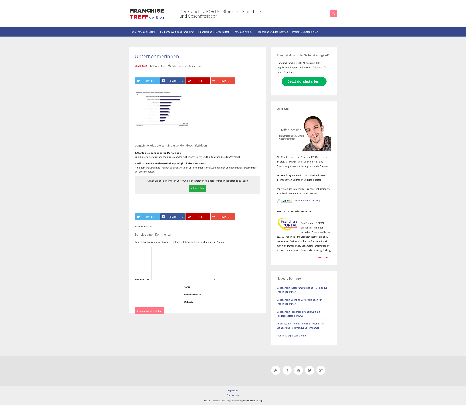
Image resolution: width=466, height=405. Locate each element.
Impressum (233, 390)
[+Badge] (154, 371)
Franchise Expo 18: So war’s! (292, 335)
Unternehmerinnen (157, 56)
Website (188, 302)
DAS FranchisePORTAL (143, 31)
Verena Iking (159, 66)
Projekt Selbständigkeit (305, 31)
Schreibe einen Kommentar (186, 66)
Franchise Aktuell (243, 31)
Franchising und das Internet (272, 31)
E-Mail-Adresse (192, 294)
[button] (333, 13)
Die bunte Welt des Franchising (177, 31)
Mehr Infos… (324, 257)
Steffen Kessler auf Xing (307, 200)
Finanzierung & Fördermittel (213, 31)
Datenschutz (233, 395)
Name (187, 286)
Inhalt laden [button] (197, 188)
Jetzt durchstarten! (304, 81)
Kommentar (143, 279)
